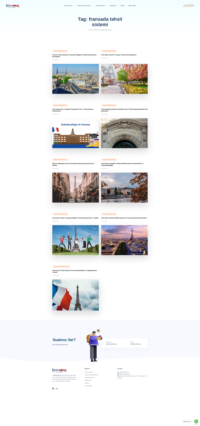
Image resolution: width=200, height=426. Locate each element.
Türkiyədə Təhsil (100, 5)
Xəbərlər (122, 5)
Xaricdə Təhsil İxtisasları (83, 5)
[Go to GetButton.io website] (196, 424)
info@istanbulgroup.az (125, 374)
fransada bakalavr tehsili (61, 266)
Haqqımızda (113, 5)
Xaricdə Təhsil (68, 5)
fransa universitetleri (60, 105)
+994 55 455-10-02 (111, 344)
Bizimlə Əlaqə (132, 5)
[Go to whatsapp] (196, 421)
